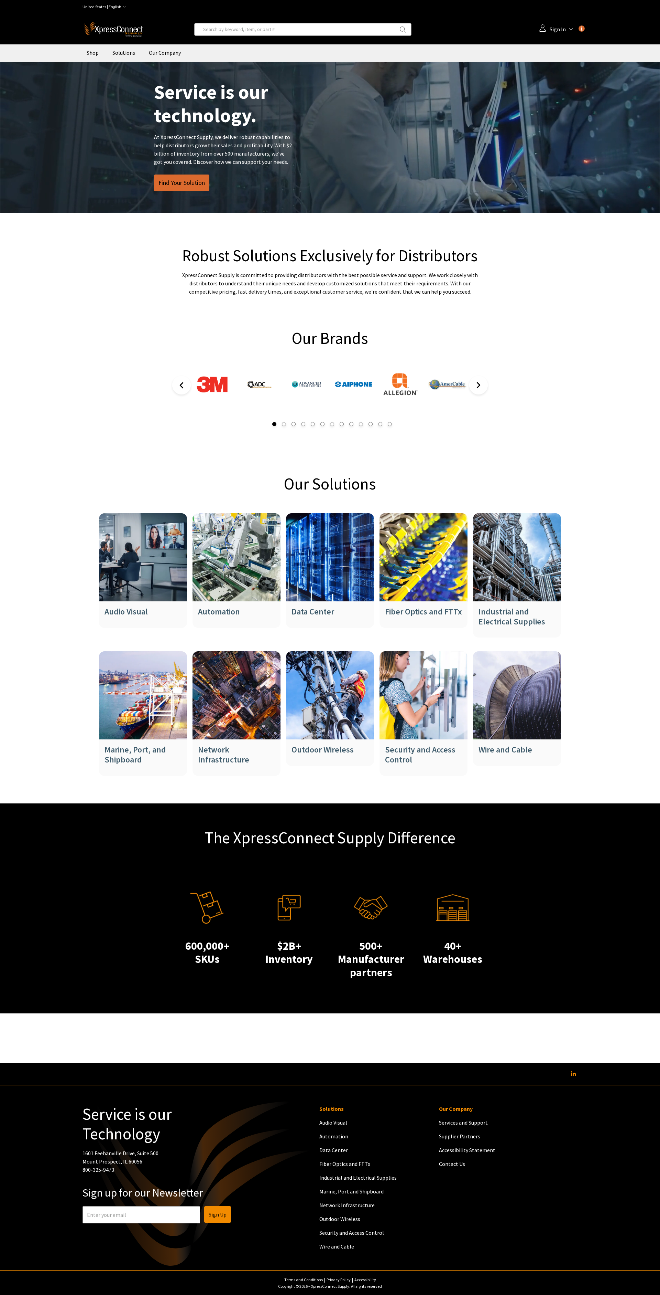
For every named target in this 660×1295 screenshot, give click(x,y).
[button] (105, 7)
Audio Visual (126, 611)
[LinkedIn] (573, 1074)
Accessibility (365, 1279)
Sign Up (218, 1214)
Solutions (123, 52)
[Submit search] (407, 29)
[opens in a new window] (212, 393)
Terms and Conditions (303, 1279)
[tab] (272, 424)
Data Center (313, 611)
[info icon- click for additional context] (582, 28)
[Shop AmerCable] (447, 393)
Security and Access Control (420, 754)
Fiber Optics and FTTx (423, 611)
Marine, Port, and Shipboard (135, 754)
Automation (219, 611)
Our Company (165, 52)
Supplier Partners (459, 1136)
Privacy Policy (339, 1279)
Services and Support (463, 1122)
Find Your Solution (181, 183)
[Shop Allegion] (400, 393)
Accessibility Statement (467, 1150)
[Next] (478, 385)
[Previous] (181, 385)
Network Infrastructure (223, 754)
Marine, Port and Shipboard (351, 1191)
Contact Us (452, 1163)
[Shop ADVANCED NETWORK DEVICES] (306, 390)
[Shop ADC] (259, 390)
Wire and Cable (505, 749)
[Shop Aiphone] (353, 393)
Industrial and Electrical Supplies (511, 616)
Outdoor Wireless (323, 749)
